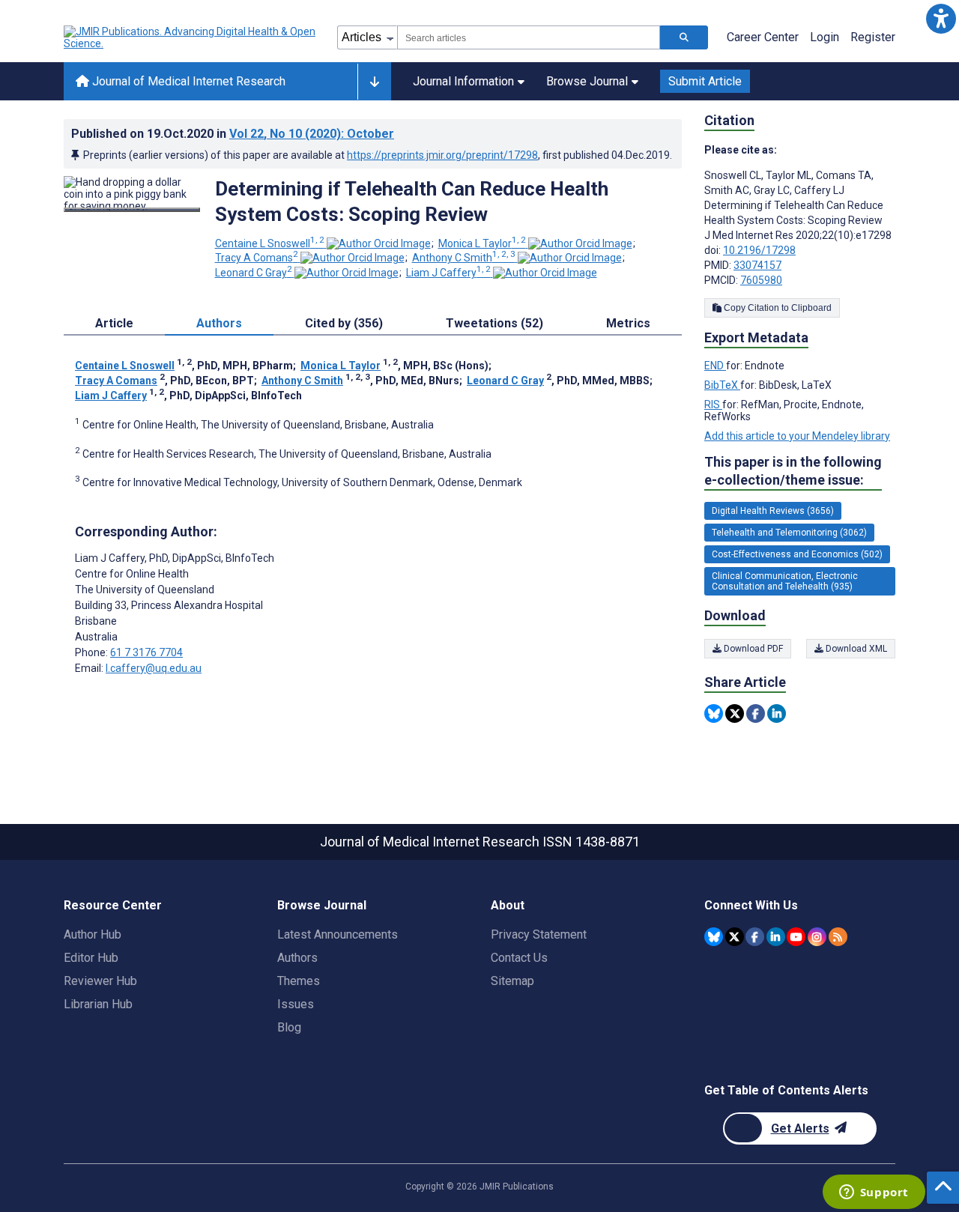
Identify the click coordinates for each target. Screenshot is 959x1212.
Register (872, 37)
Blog (289, 1027)
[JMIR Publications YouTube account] (796, 936)
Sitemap (512, 981)
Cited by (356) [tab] (344, 323)
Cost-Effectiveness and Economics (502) (797, 554)
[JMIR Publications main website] (191, 37)
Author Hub (92, 934)
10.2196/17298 (759, 250)
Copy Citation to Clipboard (776, 308)
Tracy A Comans (256, 258)
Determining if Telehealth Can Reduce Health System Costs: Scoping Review (411, 201)
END (715, 366)
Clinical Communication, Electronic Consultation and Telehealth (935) (785, 581)
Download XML (855, 648)
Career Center (763, 37)
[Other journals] (374, 82)
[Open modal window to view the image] (132, 209)
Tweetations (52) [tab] (494, 323)
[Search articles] (684, 37)
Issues (295, 1004)
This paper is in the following (793, 471)
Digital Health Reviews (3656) (773, 511)
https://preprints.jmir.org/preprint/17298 (442, 155)
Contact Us (519, 958)
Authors (297, 958)
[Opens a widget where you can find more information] (873, 1193)
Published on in (232, 134)
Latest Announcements (337, 934)
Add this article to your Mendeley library (797, 436)
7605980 (761, 280)
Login (824, 37)
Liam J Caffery (448, 273)
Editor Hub (91, 958)
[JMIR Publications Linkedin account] (775, 936)
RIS (713, 404)
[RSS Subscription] (838, 936)
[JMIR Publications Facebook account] (754, 936)
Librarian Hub (98, 1004)
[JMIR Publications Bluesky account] (713, 936)
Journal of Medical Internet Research (187, 81)
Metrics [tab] (628, 323)
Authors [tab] (219, 323)
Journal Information (463, 81)
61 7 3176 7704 (146, 652)
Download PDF (752, 648)
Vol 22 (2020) (311, 134)
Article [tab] (114, 323)
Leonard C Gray (253, 273)
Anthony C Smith (463, 258)
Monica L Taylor (482, 243)
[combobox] (528, 37)
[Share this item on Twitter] (734, 713)
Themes (298, 981)
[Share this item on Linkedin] (776, 713)
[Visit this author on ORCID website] (379, 243)
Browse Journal (587, 81)
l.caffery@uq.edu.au (154, 668)
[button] (941, 18)
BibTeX (722, 385)
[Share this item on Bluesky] (713, 713)
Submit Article (705, 81)
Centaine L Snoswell (269, 243)
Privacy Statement (539, 934)
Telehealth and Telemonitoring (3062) (789, 532)
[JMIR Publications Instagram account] (817, 936)
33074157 (757, 265)
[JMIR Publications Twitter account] (734, 936)
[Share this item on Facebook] (755, 713)
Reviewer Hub (100, 981)
